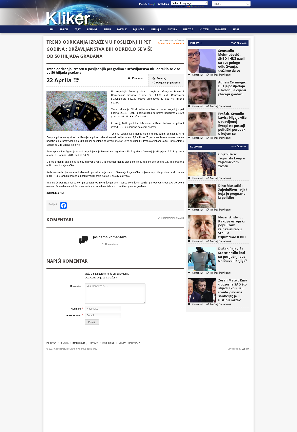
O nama (64, 343)
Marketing (108, 343)
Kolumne (92, 29)
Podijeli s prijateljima (166, 82)
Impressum (79, 343)
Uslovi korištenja (129, 343)
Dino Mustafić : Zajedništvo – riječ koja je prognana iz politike (232, 191)
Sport (236, 29)
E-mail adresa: (73, 315)
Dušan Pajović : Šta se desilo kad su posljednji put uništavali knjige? (232, 255)
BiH (51, 29)
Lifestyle (188, 29)
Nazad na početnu (172, 40)
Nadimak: (76, 308)
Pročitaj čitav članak (218, 74)
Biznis (107, 29)
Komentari (136, 78)
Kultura (172, 29)
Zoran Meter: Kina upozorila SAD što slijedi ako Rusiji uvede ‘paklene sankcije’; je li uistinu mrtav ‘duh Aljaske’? (232, 292)
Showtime (220, 29)
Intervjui (156, 29)
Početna (51, 343)
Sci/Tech (204, 29)
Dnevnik (122, 29)
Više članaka (238, 43)
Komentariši (110, 244)
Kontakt (93, 343)
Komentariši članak (171, 218)
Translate (199, 6)
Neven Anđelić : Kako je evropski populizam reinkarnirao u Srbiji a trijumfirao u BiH (232, 227)
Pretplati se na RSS (171, 43)
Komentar (75, 286)
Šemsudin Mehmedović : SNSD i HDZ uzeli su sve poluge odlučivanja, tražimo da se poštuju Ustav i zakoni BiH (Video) (232, 64)
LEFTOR (246, 349)
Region (64, 29)
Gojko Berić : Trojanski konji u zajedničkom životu (231, 160)
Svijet (77, 29)
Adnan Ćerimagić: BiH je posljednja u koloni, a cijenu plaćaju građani (232, 88)
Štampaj (159, 78)
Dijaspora (138, 29)
